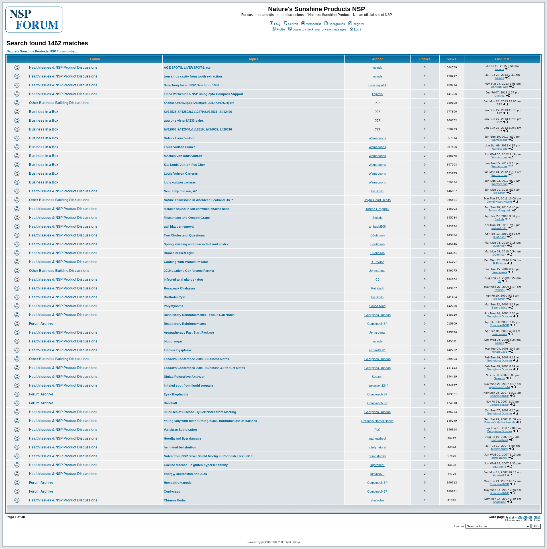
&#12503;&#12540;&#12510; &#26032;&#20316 (198, 129)
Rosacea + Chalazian (179, 288)
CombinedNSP (377, 323)
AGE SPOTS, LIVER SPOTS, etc (187, 67)
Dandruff (170, 403)
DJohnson (377, 235)
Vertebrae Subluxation (180, 429)
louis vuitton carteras (180, 182)
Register (358, 24)
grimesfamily (377, 456)
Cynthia (377, 94)
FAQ (277, 24)
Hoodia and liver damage (182, 438)
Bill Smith (377, 191)
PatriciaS (377, 288)
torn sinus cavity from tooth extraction (193, 76)
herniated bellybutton (180, 447)
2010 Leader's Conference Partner (189, 270)
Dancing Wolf (377, 85)
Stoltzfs (377, 217)
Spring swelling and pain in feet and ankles (196, 244)
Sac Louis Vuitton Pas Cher (184, 164)
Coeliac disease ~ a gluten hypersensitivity (196, 465)
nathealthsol (377, 438)
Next (537, 517)
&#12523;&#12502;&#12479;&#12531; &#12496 (198, 111)
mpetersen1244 (377, 385)
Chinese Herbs (175, 500)
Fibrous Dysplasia (177, 350)
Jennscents (377, 270)
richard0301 (377, 350)
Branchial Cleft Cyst (179, 253)
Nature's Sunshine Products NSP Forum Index (41, 51)
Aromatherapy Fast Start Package (189, 332)
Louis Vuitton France (179, 147)
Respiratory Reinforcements (185, 323)
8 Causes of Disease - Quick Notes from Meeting (200, 412)
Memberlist (313, 24)
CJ (377, 279)
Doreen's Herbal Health (377, 421)
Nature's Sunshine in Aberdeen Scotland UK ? (198, 200)
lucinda (377, 67)
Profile (280, 29)
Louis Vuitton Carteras (181, 173)
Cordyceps (172, 491)
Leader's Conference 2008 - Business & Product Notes (204, 368)
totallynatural (377, 447)
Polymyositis (173, 306)
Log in (358, 29)
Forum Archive (41, 324)
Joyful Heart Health (377, 200)
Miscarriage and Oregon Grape (187, 217)
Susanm (377, 376)
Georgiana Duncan (377, 315)
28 (520, 517)
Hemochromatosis (177, 482)
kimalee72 (377, 473)
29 (525, 517)
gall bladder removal (179, 226)
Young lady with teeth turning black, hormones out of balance (210, 421)
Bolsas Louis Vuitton (179, 138)
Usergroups (336, 24)
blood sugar (173, 341)
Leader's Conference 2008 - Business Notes (196, 359)
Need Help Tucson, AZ (180, 191)
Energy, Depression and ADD (185, 473)
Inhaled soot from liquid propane (188, 385)
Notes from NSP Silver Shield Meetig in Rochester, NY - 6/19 (208, 456)
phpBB (265, 542)
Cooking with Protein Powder (186, 262)
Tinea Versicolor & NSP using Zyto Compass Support (203, 94)
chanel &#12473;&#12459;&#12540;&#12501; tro (199, 103)
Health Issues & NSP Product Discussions (63, 68)
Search (293, 24)
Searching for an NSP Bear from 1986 (191, 85)
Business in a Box (43, 112)
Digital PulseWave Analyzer (184, 376)
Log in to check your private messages (319, 29)
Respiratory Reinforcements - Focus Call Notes (199, 315)
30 (530, 517)
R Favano (377, 262)
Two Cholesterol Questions (184, 235)
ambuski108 (377, 226)
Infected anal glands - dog (183, 279)
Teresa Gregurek (377, 209)
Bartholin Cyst (174, 297)
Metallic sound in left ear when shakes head (196, 209)
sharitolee (377, 500)
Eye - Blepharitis (176, 394)
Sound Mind (377, 306)
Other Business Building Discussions (59, 103)
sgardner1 (377, 465)
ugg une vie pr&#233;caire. (184, 120)
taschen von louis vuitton (183, 156)
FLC (377, 429)
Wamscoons (377, 138)
